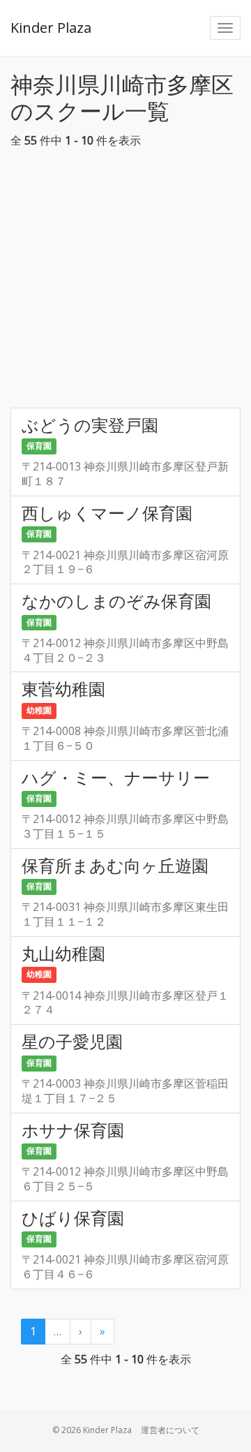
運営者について (170, 1430)
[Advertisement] (125, 282)
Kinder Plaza (50, 27)
